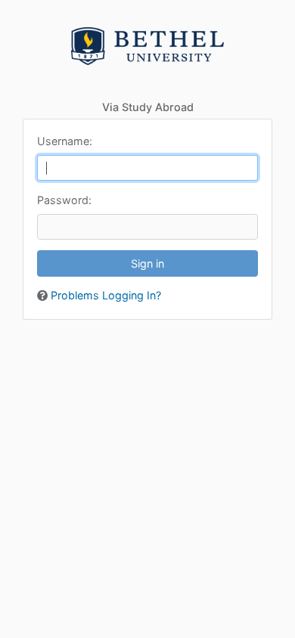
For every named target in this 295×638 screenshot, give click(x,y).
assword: (64, 200)
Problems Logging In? (106, 295)
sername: (64, 141)
